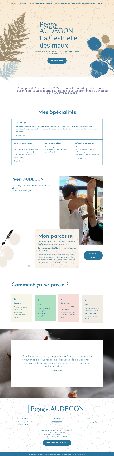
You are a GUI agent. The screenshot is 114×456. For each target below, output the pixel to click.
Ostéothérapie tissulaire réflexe (41, 4)
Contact (100, 4)
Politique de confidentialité (52, 454)
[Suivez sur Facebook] (29, 258)
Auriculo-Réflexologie (62, 4)
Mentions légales (66, 454)
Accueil (13, 4)
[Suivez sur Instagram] (29, 266)
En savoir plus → (21, 135)
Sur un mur (81, 454)
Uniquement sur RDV (57, 443)
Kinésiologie (23, 4)
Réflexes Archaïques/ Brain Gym (83, 4)
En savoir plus (93, 255)
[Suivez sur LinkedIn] (29, 262)
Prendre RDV (57, 61)
